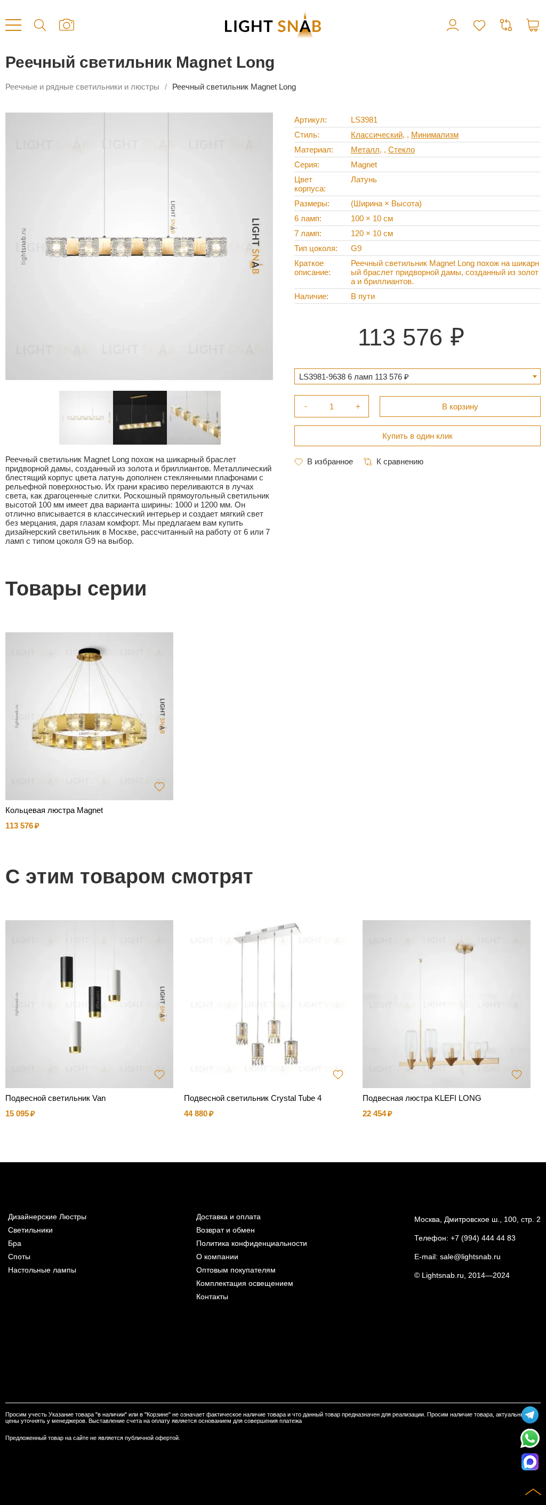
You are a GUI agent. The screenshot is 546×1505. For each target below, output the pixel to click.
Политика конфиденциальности (251, 1244)
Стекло (401, 149)
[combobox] (417, 376)
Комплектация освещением (244, 1283)
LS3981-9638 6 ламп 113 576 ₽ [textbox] (354, 376)
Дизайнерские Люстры (47, 1217)
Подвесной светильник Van (55, 1097)
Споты (19, 1257)
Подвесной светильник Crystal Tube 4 (253, 1097)
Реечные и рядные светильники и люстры (82, 86)
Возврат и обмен (225, 1230)
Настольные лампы (42, 1270)
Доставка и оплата (228, 1217)
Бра (14, 1244)
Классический (377, 134)
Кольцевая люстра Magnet (54, 810)
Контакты (212, 1297)
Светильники (30, 1230)
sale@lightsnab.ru (470, 1257)
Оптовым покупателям (236, 1270)
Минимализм (435, 134)
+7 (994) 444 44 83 (483, 1238)
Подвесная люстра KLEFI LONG (422, 1097)
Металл (365, 149)
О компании (217, 1257)
